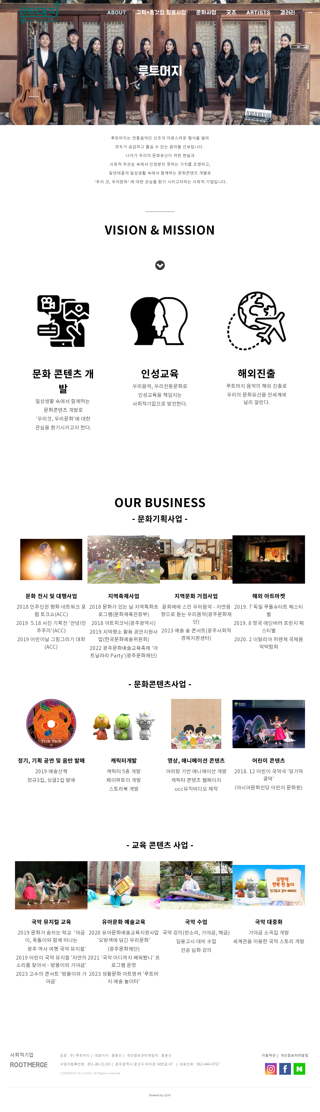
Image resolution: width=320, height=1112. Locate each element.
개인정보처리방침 (294, 1056)
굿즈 (231, 12)
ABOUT (116, 12)
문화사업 (206, 12)
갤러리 (287, 12)
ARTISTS (258, 12)
